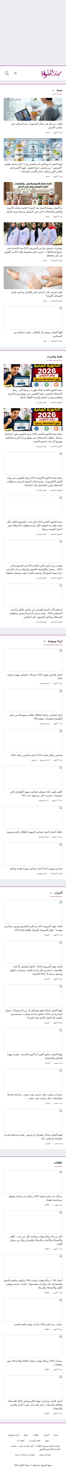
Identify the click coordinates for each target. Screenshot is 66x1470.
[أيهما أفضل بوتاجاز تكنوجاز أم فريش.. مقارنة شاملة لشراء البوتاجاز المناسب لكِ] (33, 1127)
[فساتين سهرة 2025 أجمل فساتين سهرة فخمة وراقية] (33, 859)
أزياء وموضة (45, 683)
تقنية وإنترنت (41, 402)
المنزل (58, 892)
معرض (34, 760)
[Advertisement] (33, 33)
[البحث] (7, 73)
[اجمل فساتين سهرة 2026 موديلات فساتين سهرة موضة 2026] (33, 667)
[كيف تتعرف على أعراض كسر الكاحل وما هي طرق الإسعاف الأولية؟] (33, 284)
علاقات (47, 1205)
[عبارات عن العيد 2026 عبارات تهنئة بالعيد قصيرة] (33, 1314)
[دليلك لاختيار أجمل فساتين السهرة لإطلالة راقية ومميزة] (33, 822)
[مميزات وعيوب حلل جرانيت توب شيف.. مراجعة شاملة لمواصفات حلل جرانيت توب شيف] (33, 1087)
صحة (59, 90)
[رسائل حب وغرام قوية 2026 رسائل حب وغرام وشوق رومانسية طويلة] (33, 1188)
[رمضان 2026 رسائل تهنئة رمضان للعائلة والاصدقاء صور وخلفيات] (33, 1353)
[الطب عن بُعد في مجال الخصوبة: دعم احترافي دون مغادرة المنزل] (33, 116)
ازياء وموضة (55, 641)
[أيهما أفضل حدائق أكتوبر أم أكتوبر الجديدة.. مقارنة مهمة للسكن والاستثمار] (33, 1046)
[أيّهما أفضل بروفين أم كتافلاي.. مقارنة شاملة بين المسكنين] (33, 324)
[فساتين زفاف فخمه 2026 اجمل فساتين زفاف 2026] (33, 745)
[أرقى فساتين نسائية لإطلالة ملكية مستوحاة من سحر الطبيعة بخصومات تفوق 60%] (33, 707)
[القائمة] (15, 73)
